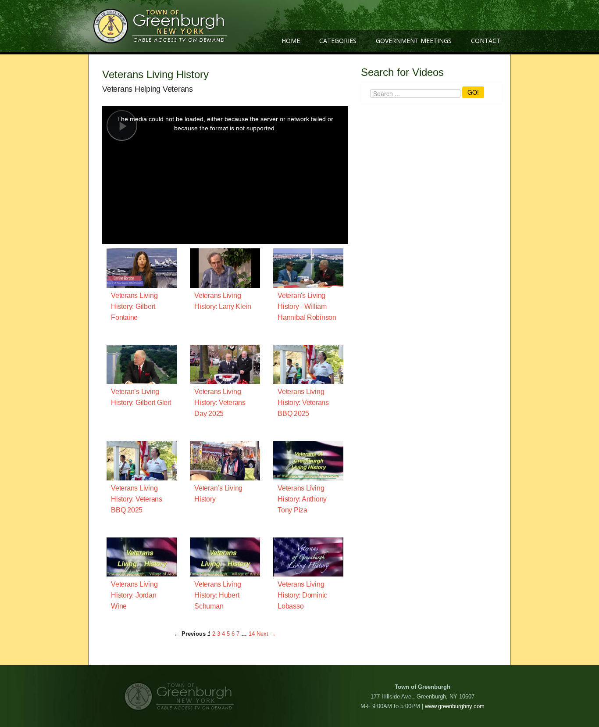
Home (291, 40)
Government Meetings (414, 40)
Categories (338, 40)
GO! (473, 92)
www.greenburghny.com (455, 706)
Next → (266, 633)
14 (252, 633)
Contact (485, 40)
